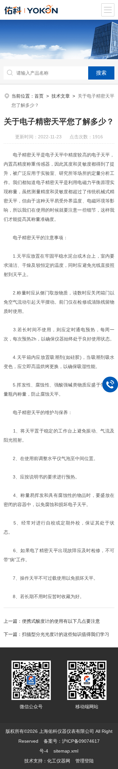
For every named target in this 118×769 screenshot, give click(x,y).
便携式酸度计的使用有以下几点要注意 (61, 621)
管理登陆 (84, 760)
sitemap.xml (65, 751)
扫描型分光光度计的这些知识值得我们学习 (65, 634)
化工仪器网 (58, 760)
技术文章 (60, 96)
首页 (39, 96)
